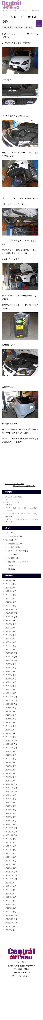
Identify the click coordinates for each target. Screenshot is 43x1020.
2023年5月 (9, 722)
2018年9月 (9, 926)
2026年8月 (9, 580)
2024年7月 (9, 671)
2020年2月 (9, 864)
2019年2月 (9, 908)
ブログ (7, 533)
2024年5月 (9, 678)
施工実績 (8, 540)
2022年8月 (9, 755)
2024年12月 (9, 653)
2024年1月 (9, 693)
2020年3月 (9, 861)
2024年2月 (9, 689)
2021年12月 (9, 784)
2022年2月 (9, 777)
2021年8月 (9, 799)
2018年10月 (9, 922)
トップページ (7, 10)
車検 (9, 569)
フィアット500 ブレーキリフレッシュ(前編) (21, 514)
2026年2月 (9, 602)
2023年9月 (9, 708)
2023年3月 (9, 729)
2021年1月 (9, 824)
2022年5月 (9, 766)
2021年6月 (9, 806)
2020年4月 (9, 857)
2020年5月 (9, 853)
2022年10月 (9, 748)
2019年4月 (9, 901)
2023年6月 (9, 718)
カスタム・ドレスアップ (16, 551)
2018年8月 (9, 930)
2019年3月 (9, 904)
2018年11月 (9, 919)
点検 (9, 565)
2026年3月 (9, 598)
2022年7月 (9, 759)
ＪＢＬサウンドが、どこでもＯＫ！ (24, 486)
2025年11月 (9, 613)
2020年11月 (9, 831)
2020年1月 (9, 868)
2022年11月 (9, 744)
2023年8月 (9, 711)
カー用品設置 (12, 547)
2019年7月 (9, 890)
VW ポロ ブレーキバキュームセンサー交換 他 (21, 519)
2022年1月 (9, 780)
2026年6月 (9, 587)
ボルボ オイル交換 (12, 502)
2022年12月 (9, 740)
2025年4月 (9, 638)
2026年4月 (9, 595)
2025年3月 (9, 642)
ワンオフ (11, 554)
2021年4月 (9, 813)
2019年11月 (9, 875)
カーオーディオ (13, 543)
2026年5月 (9, 591)
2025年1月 (9, 649)
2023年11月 (9, 700)
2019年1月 (9, 912)
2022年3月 (9, 773)
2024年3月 (9, 686)
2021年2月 (9, 821)
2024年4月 (9, 682)
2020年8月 (9, 842)
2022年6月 (9, 762)
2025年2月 (9, 646)
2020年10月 (9, 835)
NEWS (15, 10)
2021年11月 (9, 788)
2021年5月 (9, 810)
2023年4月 (9, 726)
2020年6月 (9, 850)
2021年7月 (9, 802)
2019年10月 (9, 879)
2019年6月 (9, 893)
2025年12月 (9, 609)
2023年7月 (9, 715)
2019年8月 (9, 886)
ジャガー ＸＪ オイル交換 (14, 484)
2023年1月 (9, 737)
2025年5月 (9, 635)
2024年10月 (9, 660)
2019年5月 (9, 897)
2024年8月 (9, 668)
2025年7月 (9, 627)
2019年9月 (9, 882)
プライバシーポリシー (21, 976)
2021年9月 (9, 795)
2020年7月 (9, 846)
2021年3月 (9, 817)
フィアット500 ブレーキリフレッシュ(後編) (21, 508)
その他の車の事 (13, 536)
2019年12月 (9, 871)
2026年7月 (9, 584)
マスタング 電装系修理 (14, 496)
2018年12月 (9, 915)
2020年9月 (9, 839)
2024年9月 (9, 664)
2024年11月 (9, 657)
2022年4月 (9, 769)
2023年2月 (9, 733)
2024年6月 (9, 675)
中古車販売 (11, 558)
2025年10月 (9, 617)
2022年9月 (9, 751)
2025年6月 (9, 631)
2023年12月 (9, 697)
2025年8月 (9, 624)
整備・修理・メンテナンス (17, 562)
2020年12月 (9, 828)
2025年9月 (9, 620)
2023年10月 (9, 704)
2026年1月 (9, 606)
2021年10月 (9, 791)
